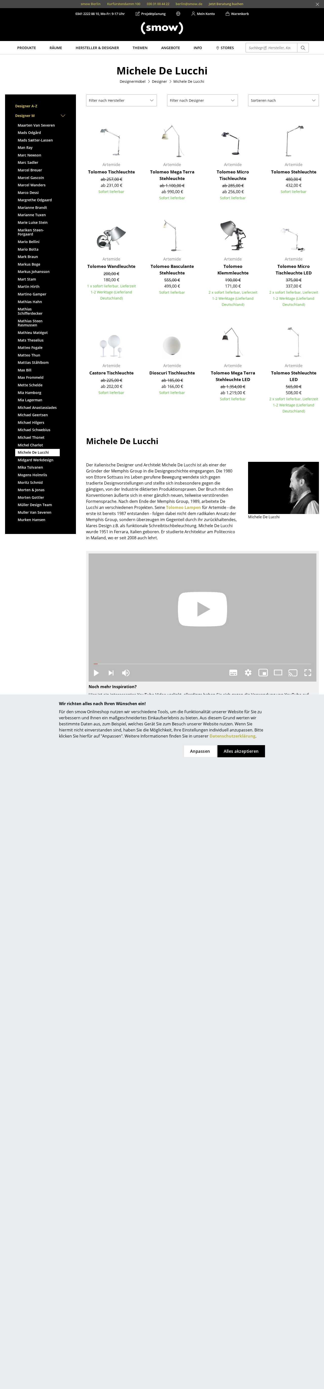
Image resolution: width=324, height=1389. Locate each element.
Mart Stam (27, 279)
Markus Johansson (34, 271)
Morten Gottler (31, 497)
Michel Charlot (30, 445)
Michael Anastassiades (37, 407)
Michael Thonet (31, 437)
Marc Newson (29, 155)
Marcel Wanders (32, 185)
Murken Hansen (31, 519)
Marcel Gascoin (31, 177)
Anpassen (200, 751)
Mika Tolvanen (30, 467)
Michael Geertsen (33, 414)
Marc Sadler (28, 162)
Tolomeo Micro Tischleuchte (233, 175)
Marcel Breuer (30, 170)
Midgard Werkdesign (35, 460)
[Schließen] (317, 4)
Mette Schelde (30, 385)
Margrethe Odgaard (35, 199)
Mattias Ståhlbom (33, 362)
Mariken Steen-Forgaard (31, 232)
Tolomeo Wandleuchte (111, 266)
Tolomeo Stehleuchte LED (293, 376)
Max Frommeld (31, 377)
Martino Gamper (32, 294)
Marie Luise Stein (33, 222)
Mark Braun (28, 256)
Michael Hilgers (31, 422)
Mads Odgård (29, 132)
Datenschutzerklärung (232, 736)
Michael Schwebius (34, 429)
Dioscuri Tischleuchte (172, 373)
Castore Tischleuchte (111, 373)
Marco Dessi (28, 192)
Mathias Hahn (30, 301)
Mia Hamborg (29, 392)
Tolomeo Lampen (183, 507)
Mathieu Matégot (33, 332)
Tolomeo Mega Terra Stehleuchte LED (233, 376)
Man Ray (25, 147)
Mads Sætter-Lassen (35, 140)
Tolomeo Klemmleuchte (233, 269)
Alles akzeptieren (241, 751)
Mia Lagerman (30, 400)
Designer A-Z (26, 106)
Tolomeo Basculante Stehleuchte (172, 269)
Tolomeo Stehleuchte (293, 172)
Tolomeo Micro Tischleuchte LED (294, 269)
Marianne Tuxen (32, 214)
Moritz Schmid (30, 482)
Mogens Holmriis (32, 474)
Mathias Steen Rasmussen (30, 323)
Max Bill (24, 370)
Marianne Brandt (32, 207)
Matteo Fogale (30, 347)
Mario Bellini (28, 241)
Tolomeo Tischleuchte (111, 172)
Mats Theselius (31, 340)
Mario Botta (28, 249)
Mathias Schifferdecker (30, 311)
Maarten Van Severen (36, 125)
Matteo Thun (29, 355)
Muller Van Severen (34, 512)
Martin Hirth (28, 286)
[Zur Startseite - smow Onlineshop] (162, 28)
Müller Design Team (35, 504)
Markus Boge (29, 264)
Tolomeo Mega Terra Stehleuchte (172, 175)
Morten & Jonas (31, 489)
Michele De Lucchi (33, 452)
